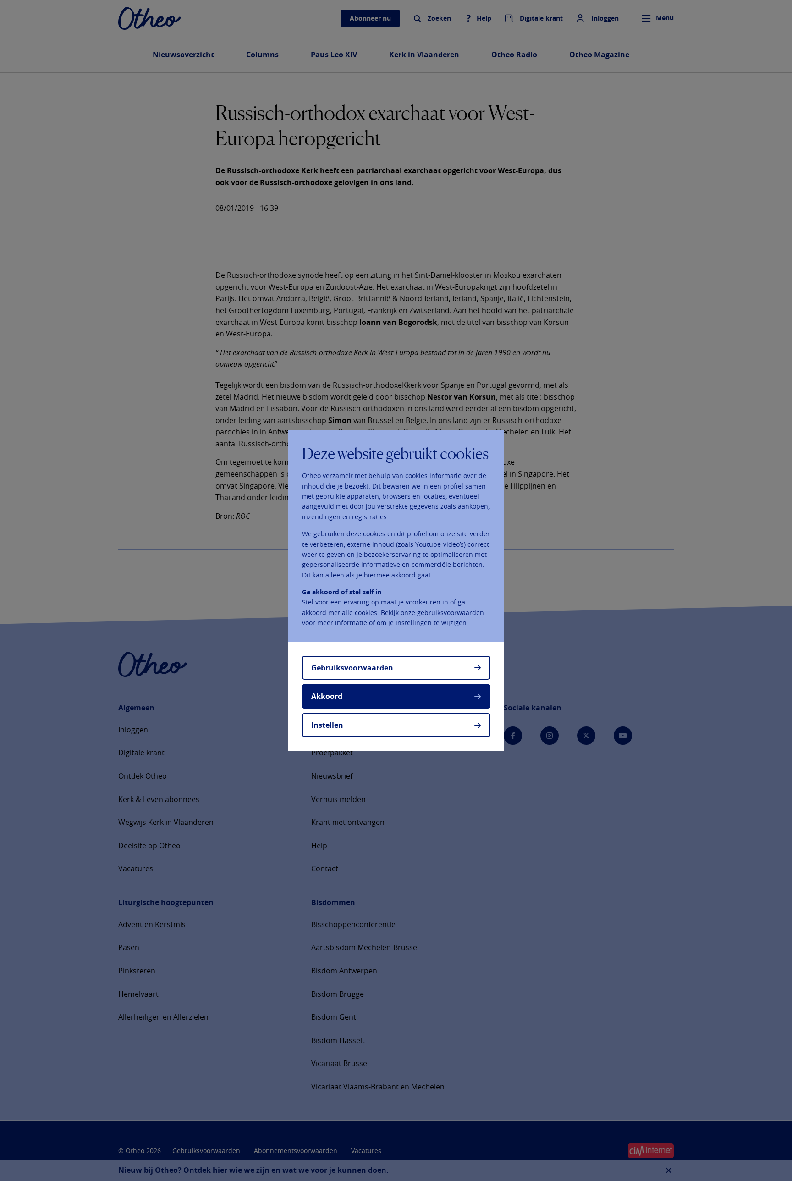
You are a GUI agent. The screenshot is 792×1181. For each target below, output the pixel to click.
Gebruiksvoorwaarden (352, 668)
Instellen (327, 725)
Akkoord (326, 696)
